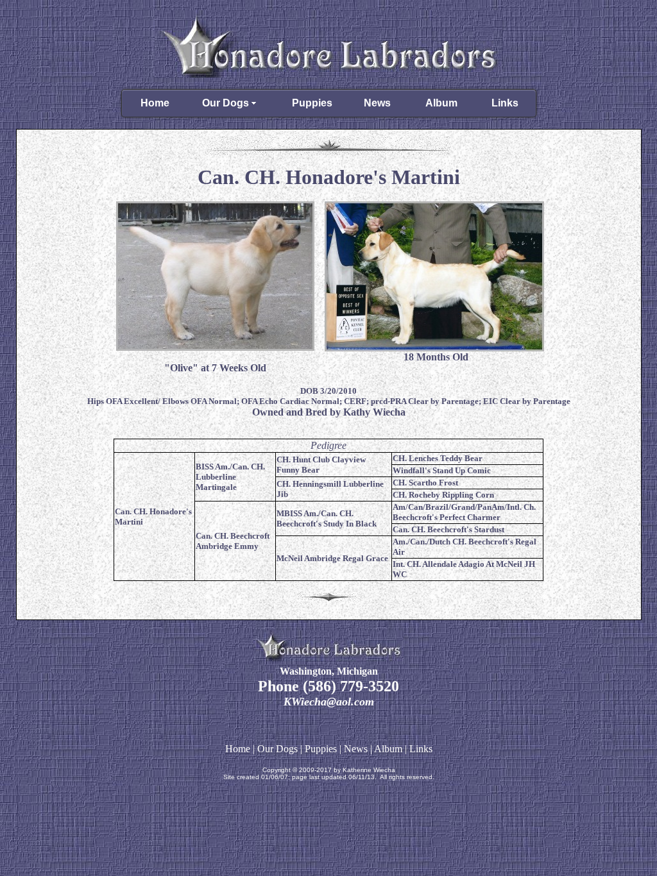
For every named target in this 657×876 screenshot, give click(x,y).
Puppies (312, 102)
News (377, 102)
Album (441, 102)
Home (155, 102)
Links (504, 102)
